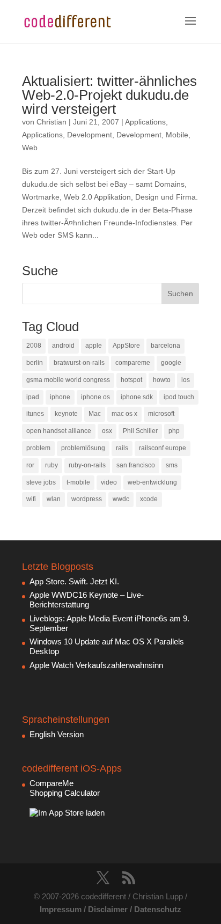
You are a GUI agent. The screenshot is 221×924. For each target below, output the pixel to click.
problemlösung (83, 448)
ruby (51, 465)
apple (93, 345)
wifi (31, 499)
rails (122, 448)
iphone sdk (137, 397)
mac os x (124, 413)
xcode (149, 499)
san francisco (135, 465)
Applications (145, 122)
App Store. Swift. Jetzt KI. (74, 581)
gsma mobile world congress (68, 380)
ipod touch (179, 397)
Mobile (177, 134)
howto (162, 380)
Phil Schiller (140, 431)
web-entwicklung (152, 482)
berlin (34, 362)
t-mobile (78, 482)
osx (107, 431)
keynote (66, 413)
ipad (32, 397)
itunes (35, 413)
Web (30, 147)
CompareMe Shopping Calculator (65, 788)
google (171, 362)
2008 (33, 345)
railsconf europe (162, 448)
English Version (57, 734)
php (174, 431)
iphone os (95, 397)
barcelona (165, 345)
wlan (54, 499)
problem (38, 448)
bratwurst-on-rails (79, 362)
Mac (95, 413)
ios (185, 380)
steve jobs (41, 482)
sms (172, 465)
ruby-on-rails (87, 465)
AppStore (126, 345)
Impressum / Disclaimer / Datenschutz (110, 909)
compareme (132, 362)
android (63, 345)
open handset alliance (58, 431)
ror (30, 465)
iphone (60, 397)
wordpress (86, 499)
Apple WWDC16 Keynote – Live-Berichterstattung (87, 599)
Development (89, 134)
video (109, 482)
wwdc (121, 499)
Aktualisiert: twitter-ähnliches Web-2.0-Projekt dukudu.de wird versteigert (109, 95)
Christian (51, 122)
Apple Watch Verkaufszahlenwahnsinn (96, 665)
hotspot (131, 380)
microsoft (161, 413)
